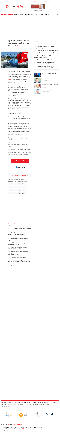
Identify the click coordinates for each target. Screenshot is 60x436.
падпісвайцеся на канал (21, 168)
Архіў (43, 1)
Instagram (22, 190)
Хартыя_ (14, 6)
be (46, 1)
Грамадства (23, 14)
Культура (47, 14)
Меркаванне (37, 71)
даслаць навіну (35, 1)
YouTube (22, 184)
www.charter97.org (17, 424)
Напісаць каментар (20, 175)
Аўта (15, 404)
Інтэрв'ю (54, 402)
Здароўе (10, 404)
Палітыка (16, 14)
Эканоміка (30, 14)
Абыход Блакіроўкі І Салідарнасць (33, 404)
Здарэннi (36, 14)
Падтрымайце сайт (20, 161)
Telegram (22, 193)
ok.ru (13, 190)
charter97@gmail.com (24, 428)
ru (48, 1)
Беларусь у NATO (5, 406)
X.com (13, 187)
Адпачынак (20, 404)
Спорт (41, 14)
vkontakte (22, 187)
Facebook (13, 184)
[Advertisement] (16, 28)
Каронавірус (46, 404)
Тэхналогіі (4, 404)
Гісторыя (40, 402)
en (50, 1)
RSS (13, 193)
